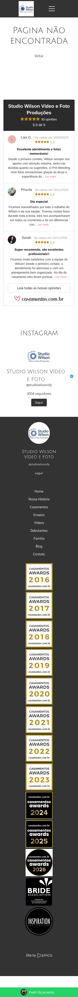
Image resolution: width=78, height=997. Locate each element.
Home (38, 491)
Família (39, 538)
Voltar (38, 55)
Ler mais (50, 176)
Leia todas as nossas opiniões (39, 288)
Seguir (39, 402)
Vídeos (39, 522)
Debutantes (39, 530)
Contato (39, 554)
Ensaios (38, 514)
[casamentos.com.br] (39, 300)
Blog (39, 546)
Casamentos (39, 506)
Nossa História (38, 499)
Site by (31, 955)
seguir (39, 473)
